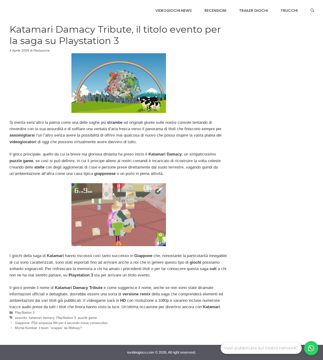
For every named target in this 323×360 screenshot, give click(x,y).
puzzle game (87, 318)
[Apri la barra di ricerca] (312, 11)
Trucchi (289, 10)
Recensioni (215, 10)
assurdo (21, 318)
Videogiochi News (173, 10)
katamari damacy (41, 318)
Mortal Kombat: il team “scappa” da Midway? (48, 328)
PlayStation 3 (25, 312)
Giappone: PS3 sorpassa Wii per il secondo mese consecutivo (61, 323)
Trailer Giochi (253, 10)
